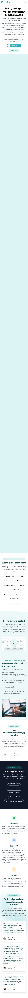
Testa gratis (14, 50)
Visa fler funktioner (13, 603)
